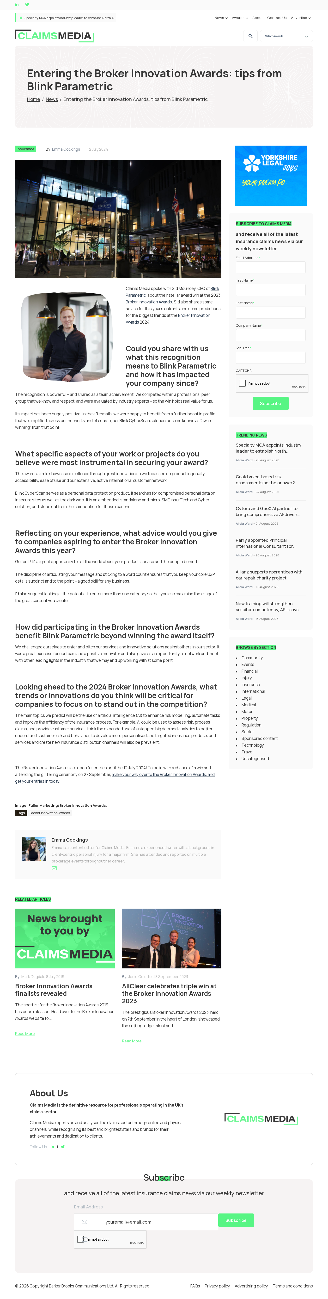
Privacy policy (217, 1286)
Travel (247, 752)
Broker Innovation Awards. (150, 302)
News (219, 17)
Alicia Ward (244, 460)
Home (33, 99)
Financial (250, 671)
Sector (248, 731)
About (257, 17)
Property (250, 718)
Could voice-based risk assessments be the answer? (63, 18)
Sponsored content (260, 738)
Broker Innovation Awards (83, 805)
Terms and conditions (293, 1286)
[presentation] (272, 383)
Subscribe (270, 403)
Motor (247, 711)
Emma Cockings (66, 149)
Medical (249, 705)
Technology (253, 745)
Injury (247, 678)
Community (252, 657)
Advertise (299, 17)
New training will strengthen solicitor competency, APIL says (267, 606)
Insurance (26, 149)
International (253, 691)
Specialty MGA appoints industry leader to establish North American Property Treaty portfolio (268, 454)
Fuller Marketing (43, 805)
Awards (238, 17)
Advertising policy (251, 1286)
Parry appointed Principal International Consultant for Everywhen (264, 546)
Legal (247, 698)
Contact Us (277, 17)
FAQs (195, 1286)
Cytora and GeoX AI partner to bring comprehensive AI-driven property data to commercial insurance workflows (267, 517)
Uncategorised (255, 758)
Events (248, 664)
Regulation (251, 725)
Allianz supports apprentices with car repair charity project (269, 575)
